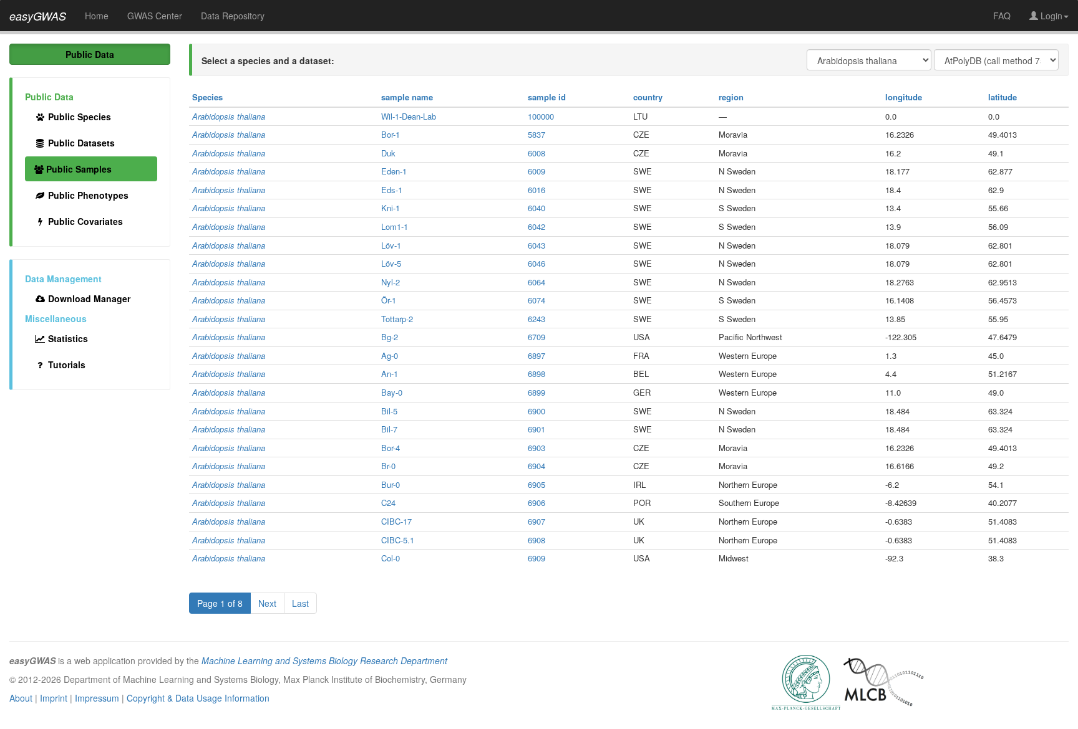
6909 (536, 558)
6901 (536, 429)
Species (207, 97)
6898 (536, 373)
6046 (536, 263)
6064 (536, 282)
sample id (547, 97)
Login (1050, 15)
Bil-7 (389, 429)
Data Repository (233, 15)
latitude (1002, 97)
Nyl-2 (390, 282)
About (20, 698)
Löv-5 (391, 263)
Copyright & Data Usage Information (198, 698)
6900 (536, 411)
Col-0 (390, 558)
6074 (536, 300)
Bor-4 (390, 448)
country (648, 97)
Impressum (97, 698)
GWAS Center (154, 15)
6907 (536, 521)
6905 (536, 484)
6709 (536, 337)
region (731, 97)
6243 (536, 319)
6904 (536, 466)
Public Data (90, 54)
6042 (536, 226)
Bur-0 (390, 484)
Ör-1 (388, 300)
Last (300, 603)
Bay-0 (391, 392)
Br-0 (388, 466)
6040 (536, 208)
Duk (388, 153)
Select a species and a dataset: (268, 60)
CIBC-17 (396, 521)
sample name (407, 97)
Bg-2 (389, 337)
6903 (536, 448)
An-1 (389, 373)
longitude (903, 97)
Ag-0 (389, 355)
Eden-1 (394, 171)
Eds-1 (391, 190)
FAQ (1002, 15)
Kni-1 (390, 208)
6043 (536, 245)
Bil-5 (389, 411)
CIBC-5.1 (397, 540)
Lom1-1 (394, 226)
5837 (536, 134)
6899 (536, 392)
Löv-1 (391, 245)
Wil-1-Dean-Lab (408, 116)
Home (97, 15)
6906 (536, 502)
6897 (536, 355)
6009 (536, 171)
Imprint (53, 698)
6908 (536, 540)
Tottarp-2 (397, 319)
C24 (388, 502)
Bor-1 (390, 134)
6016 (536, 190)
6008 (536, 153)
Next (267, 603)
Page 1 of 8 (220, 603)
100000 (541, 116)
